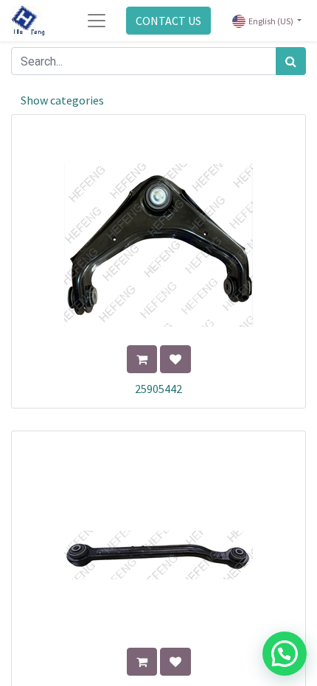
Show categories (62, 100)
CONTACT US (168, 20)
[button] (142, 359)
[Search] (291, 61)
